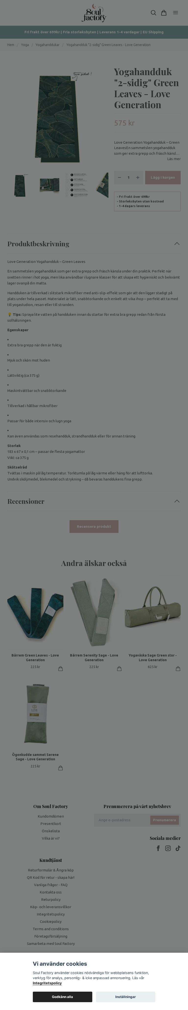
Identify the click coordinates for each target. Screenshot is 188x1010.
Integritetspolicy (47, 983)
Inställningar (125, 997)
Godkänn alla (62, 997)
